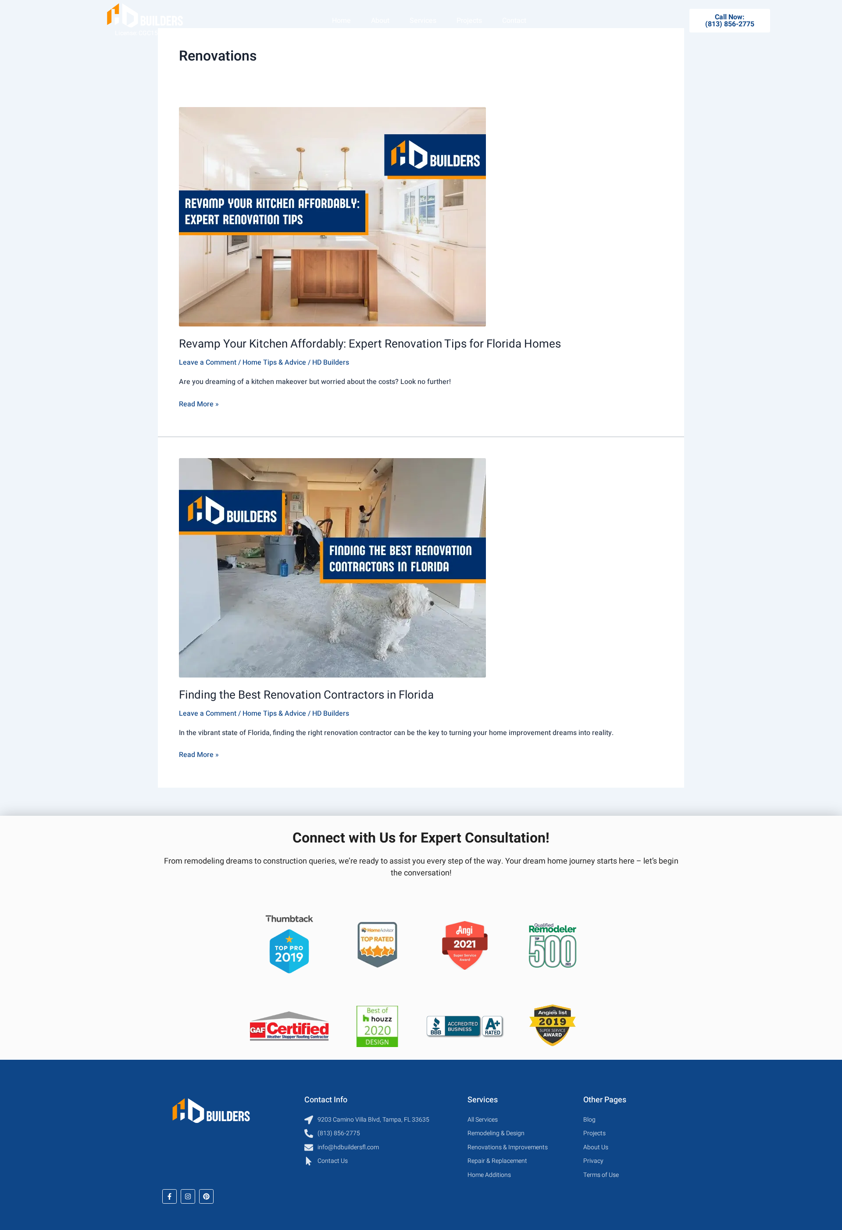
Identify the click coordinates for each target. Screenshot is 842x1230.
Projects (469, 20)
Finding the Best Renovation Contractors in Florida (306, 695)
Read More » (199, 403)
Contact (514, 20)
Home (341, 20)
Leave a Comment (207, 362)
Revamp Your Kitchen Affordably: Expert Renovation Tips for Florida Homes (370, 344)
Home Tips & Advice (274, 362)
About (380, 20)
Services (423, 20)
